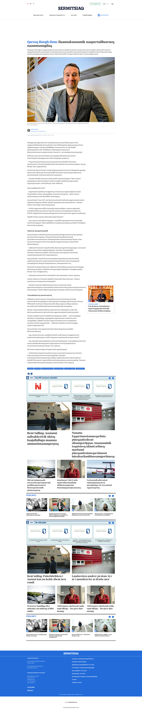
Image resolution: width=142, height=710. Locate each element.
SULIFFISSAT (104, 15)
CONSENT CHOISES (77, 682)
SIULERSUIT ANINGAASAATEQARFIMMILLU (83, 658)
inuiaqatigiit (80, 368)
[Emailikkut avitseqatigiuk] (31, 373)
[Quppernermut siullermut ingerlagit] (71, 8)
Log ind (107, 3)
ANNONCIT (30, 690)
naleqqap (37, 368)
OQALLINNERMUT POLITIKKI (79, 670)
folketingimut (59, 368)
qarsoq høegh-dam (47, 368)
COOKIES (74, 679)
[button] (110, 378)
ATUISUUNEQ (31, 687)
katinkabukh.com (72, 702)
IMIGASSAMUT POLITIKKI (78, 673)
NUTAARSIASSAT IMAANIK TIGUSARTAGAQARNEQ (84, 676)
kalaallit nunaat (69, 368)
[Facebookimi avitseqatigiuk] (28, 373)
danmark (30, 368)
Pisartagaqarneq (95, 3)
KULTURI (74, 15)
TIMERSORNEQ (87, 15)
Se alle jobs (40, 522)
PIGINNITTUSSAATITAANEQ (79, 661)
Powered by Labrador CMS (71, 707)
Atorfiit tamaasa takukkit (46, 378)
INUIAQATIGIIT (38, 15)
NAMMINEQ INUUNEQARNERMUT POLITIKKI (83, 664)
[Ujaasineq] (33, 4)
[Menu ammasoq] (112, 4)
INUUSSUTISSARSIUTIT (57, 15)
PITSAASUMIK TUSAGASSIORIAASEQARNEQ (83, 667)
